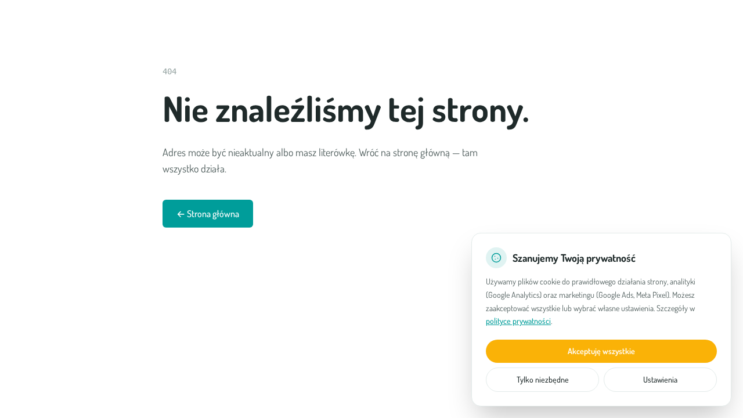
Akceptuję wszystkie (601, 351)
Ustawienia (660, 379)
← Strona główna (207, 213)
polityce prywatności (518, 321)
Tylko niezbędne (543, 379)
